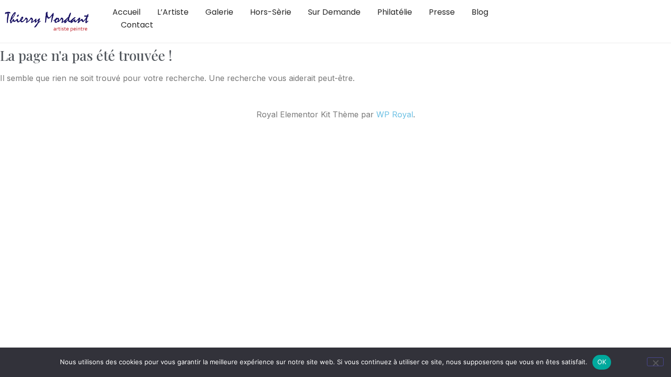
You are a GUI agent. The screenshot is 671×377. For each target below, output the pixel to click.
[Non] (655, 361)
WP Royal (394, 114)
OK (602, 362)
